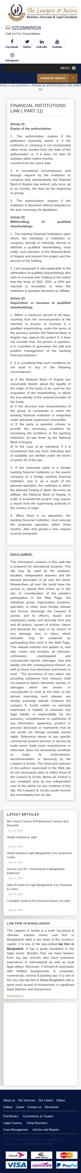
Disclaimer (51, 1107)
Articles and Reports (46, 1129)
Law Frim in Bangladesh (28, 923)
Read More (14, 996)
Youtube (57, 47)
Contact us (34, 1107)
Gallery (8, 1107)
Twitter (27, 47)
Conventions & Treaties (38, 1116)
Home (3, 85)
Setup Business (37, 1123)
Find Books (10, 1116)
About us (9, 1100)
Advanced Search (52, 78)
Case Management (15, 1129)
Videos (60, 1100)
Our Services (26, 1100)
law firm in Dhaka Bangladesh (45, 980)
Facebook (12, 47)
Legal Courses (12, 1123)
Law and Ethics (19, 85)
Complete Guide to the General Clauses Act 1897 (38, 900)
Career (20, 1107)
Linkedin (41, 47)
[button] (65, 68)
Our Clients (45, 1100)
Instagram (12, 60)
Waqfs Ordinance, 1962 (22, 837)
